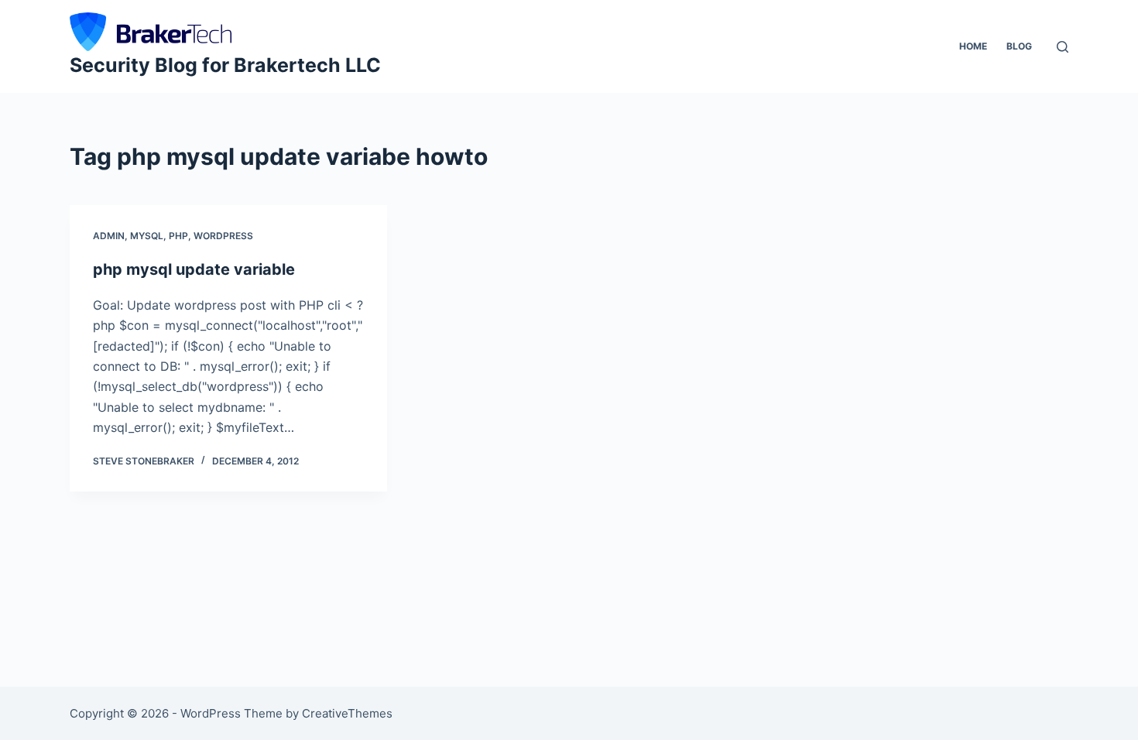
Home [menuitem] (973, 46)
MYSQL (146, 236)
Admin (109, 236)
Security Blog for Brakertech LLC (225, 65)
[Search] (1062, 47)
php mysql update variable (194, 269)
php (178, 236)
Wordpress (223, 236)
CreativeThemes (347, 713)
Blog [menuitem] (1019, 46)
